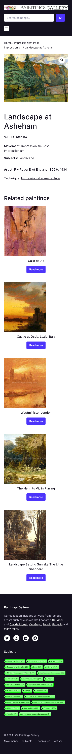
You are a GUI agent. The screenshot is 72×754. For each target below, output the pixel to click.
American (50, 708)
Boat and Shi (31, 708)
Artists (58, 741)
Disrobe (41, 690)
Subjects (27, 741)
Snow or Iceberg (37, 661)
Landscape (26, 158)
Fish (49, 679)
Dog (27, 690)
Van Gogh (35, 624)
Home (8, 42)
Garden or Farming (32, 679)
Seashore (56, 661)
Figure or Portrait (15, 685)
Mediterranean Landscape (52, 673)
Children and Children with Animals (48, 702)
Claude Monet (18, 624)
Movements (11, 741)
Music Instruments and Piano (20, 673)
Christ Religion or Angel (18, 702)
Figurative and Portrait (40, 685)
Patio (37, 667)
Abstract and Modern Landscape (35, 714)
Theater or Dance (15, 661)
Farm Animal (13, 690)
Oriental (51, 667)
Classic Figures (14, 696)
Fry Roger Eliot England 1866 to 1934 (40, 169)
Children (12, 708)
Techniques (43, 741)
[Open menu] (6, 28)
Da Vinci (57, 620)
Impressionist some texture (40, 178)
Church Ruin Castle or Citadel (40, 696)
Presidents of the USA (17, 667)
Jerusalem (12, 679)
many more (11, 628)
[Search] (60, 18)
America (11, 714)
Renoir (47, 624)
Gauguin (57, 624)
